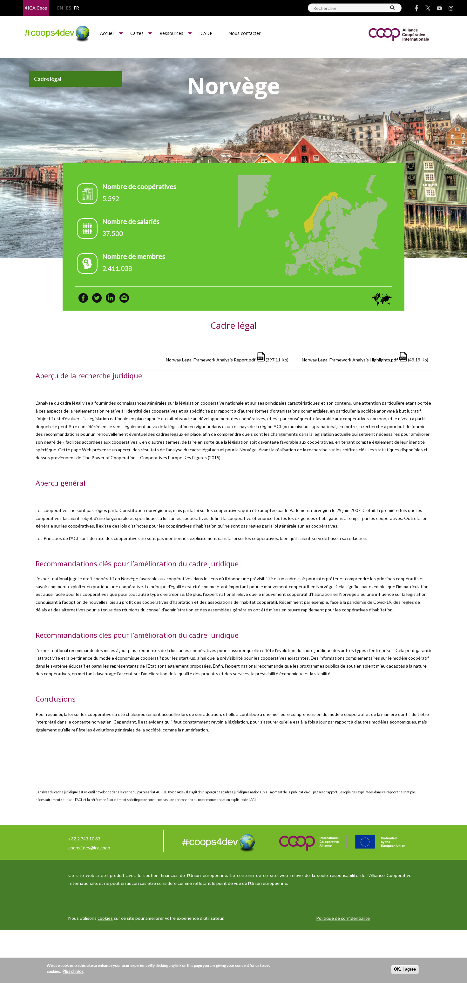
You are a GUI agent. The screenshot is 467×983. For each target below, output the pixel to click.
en (60, 8)
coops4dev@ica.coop (89, 847)
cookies (105, 918)
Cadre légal (47, 79)
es (68, 8)
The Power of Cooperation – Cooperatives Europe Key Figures (144, 457)
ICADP (206, 33)
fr (76, 8)
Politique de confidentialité (343, 918)
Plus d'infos (73, 971)
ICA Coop (37, 7)
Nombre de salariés (130, 221)
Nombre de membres (133, 256)
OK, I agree (405, 969)
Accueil (107, 33)
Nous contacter (244, 33)
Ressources (171, 33)
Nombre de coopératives (139, 186)
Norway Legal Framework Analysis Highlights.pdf (350, 359)
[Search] (393, 7)
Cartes (137, 33)
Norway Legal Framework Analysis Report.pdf (210, 359)
